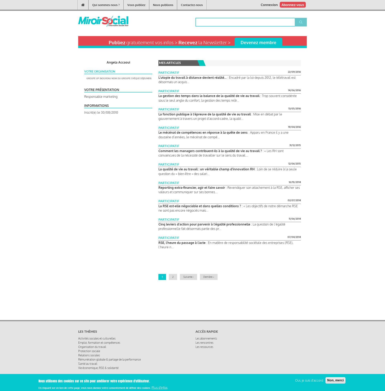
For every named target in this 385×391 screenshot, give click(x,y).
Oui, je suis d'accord (309, 380)
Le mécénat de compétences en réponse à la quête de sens (203, 132)
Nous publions (163, 5)
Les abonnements (206, 338)
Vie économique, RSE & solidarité (98, 368)
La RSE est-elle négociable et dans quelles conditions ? (199, 206)
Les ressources (204, 347)
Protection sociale (89, 351)
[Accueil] (96, 21)
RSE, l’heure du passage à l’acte (182, 243)
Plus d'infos (159, 388)
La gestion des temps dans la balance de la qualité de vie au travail (208, 96)
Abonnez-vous (293, 5)
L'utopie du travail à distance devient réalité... (192, 78)
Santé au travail (87, 363)
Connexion (269, 5)
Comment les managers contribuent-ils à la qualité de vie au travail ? (210, 151)
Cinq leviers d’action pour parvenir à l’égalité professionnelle (204, 224)
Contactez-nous (192, 5)
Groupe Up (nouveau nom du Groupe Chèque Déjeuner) (118, 78)
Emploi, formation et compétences (99, 342)
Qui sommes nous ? (106, 5)
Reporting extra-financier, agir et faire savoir (191, 188)
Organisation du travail (92, 347)
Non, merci (335, 380)
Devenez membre (258, 42)
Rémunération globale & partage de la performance (109, 359)
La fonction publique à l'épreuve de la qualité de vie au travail (204, 114)
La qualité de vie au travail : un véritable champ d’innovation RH (206, 169)
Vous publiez (136, 5)
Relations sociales (89, 355)
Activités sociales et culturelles (97, 338)
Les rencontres (204, 342)
